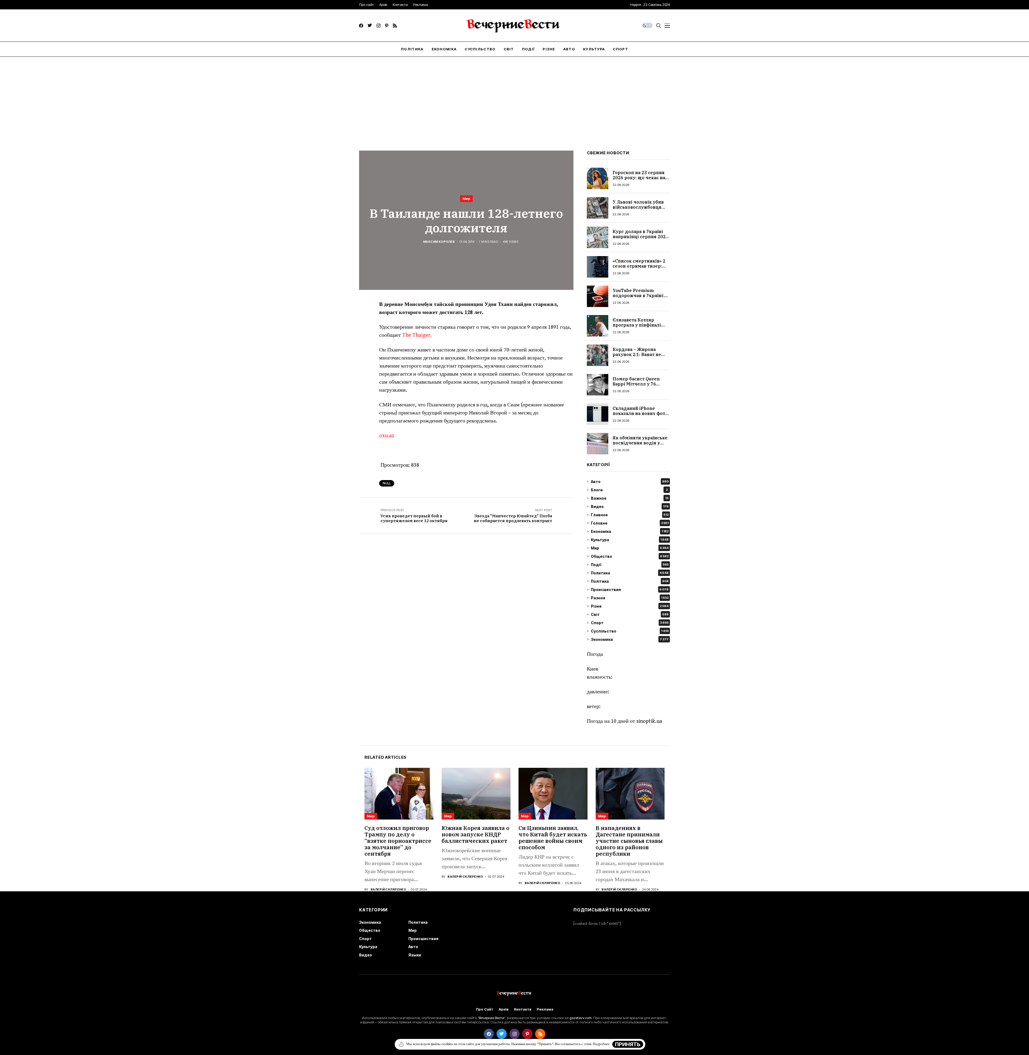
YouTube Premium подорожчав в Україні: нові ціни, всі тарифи (638, 295)
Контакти (522, 1009)
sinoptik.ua (649, 721)
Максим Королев (439, 242)
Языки (414, 955)
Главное (630, 514)
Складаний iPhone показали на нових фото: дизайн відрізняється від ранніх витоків (641, 416)
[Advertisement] (514, 96)
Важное (629, 498)
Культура (630, 539)
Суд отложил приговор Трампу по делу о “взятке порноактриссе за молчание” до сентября (397, 840)
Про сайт (484, 1009)
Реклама (545, 1009)
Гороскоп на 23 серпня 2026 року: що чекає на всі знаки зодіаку (639, 177)
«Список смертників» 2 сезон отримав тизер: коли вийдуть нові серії (640, 266)
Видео (630, 506)
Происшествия (630, 589)
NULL (387, 483)
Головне (630, 523)
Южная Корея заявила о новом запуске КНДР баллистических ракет (475, 834)
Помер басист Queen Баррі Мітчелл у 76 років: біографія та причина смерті (636, 386)
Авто (630, 481)
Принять (627, 1044)
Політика (630, 581)
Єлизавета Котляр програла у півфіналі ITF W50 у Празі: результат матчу (637, 327)
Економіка (630, 531)
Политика (630, 573)
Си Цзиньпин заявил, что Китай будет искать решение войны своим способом (553, 837)
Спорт (630, 622)
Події (630, 564)
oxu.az (386, 436)
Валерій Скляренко (388, 889)
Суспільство (630, 631)
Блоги (629, 490)
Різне (630, 606)
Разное (630, 598)
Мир (466, 198)
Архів (504, 1009)
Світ (630, 614)
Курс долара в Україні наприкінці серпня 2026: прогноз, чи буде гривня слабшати (641, 239)
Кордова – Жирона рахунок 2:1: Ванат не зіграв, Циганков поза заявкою (638, 357)
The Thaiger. (417, 335)
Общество (630, 556)
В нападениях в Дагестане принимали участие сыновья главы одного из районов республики (629, 840)
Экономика (630, 639)
